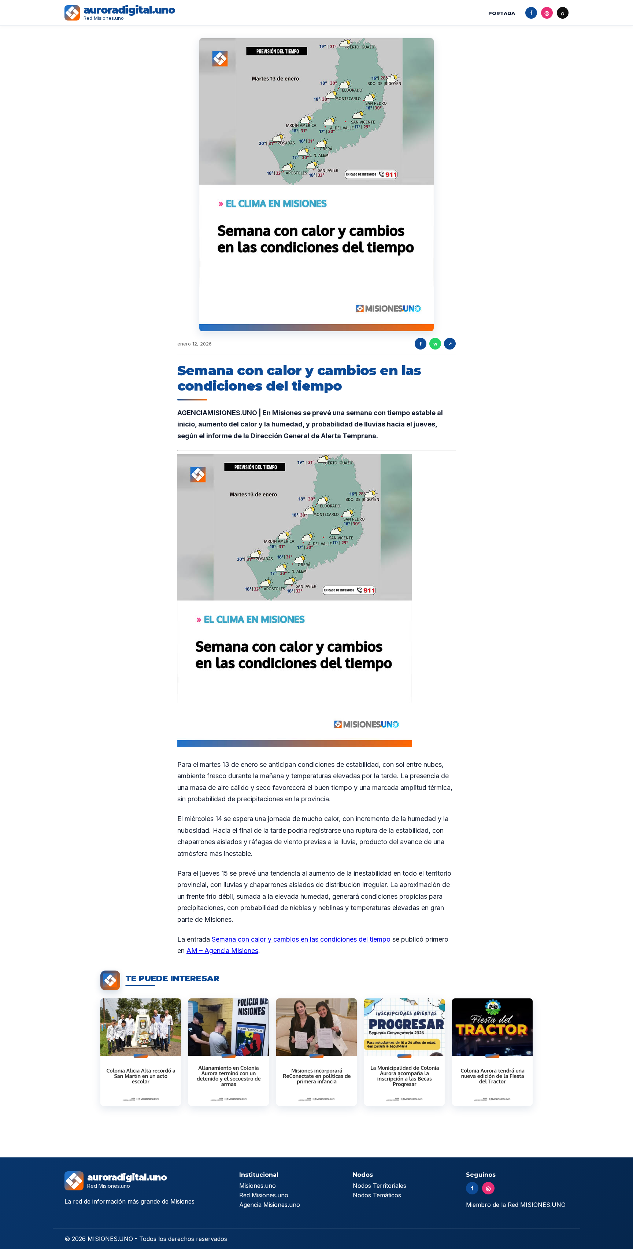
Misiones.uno (257, 1185)
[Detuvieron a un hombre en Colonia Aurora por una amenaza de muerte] (228, 1052)
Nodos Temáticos (377, 1195)
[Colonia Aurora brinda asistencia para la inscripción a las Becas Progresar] (404, 1052)
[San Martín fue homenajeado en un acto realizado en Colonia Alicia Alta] (140, 1052)
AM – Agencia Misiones (222, 950)
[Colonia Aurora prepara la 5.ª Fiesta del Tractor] (492, 1052)
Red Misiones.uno (263, 1195)
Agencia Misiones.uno (269, 1204)
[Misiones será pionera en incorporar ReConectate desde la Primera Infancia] (316, 1052)
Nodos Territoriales (379, 1185)
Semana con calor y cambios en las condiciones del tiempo (301, 939)
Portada (501, 13)
